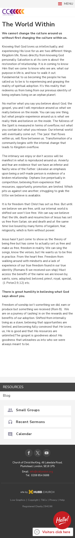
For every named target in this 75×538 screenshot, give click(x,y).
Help (62, 500)
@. (41, 471)
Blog (6, 395)
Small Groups (28, 410)
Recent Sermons (30, 422)
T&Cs (44, 500)
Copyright (33, 500)
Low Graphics (17, 500)
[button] (37, 4)
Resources (13, 387)
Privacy (53, 500)
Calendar (24, 434)
